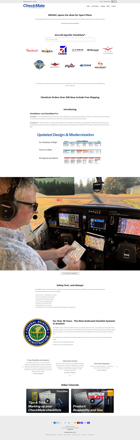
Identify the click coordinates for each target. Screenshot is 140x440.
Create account (107, 1)
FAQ (75, 432)
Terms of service (67, 434)
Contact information (76, 434)
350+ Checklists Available (70, 273)
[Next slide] (117, 367)
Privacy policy (60, 434)
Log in (101, 1)
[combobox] (70, 39)
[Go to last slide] (23, 367)
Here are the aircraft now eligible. (70, 23)
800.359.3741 (70, 429)
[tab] (69, 375)
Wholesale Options (68, 432)
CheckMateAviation (52, 434)
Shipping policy (91, 434)
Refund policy (84, 434)
